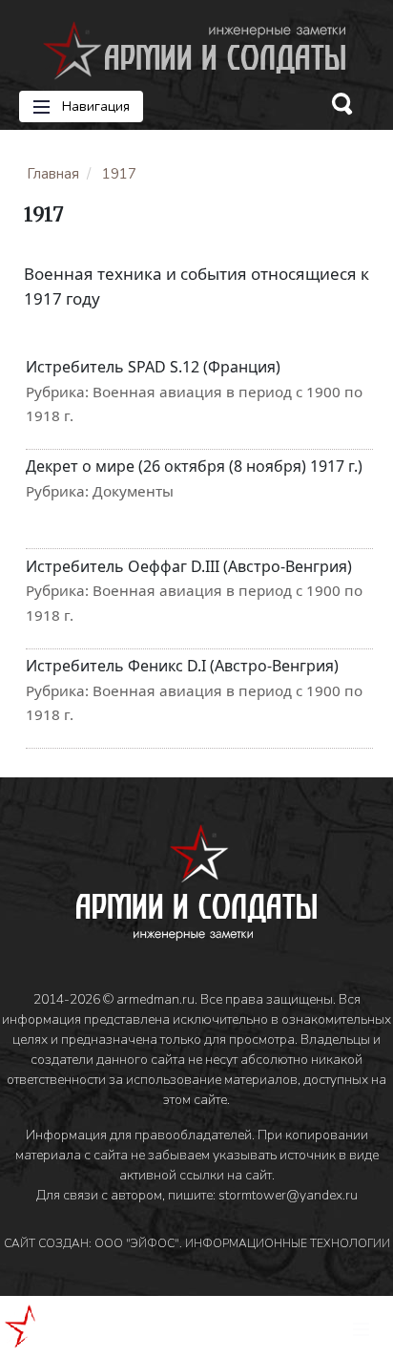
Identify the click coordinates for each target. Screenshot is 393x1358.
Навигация (94, 106)
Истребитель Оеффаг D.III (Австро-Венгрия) (189, 566)
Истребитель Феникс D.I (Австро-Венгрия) (182, 665)
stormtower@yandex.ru (288, 1195)
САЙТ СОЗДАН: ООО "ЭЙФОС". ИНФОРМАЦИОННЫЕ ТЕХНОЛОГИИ (197, 1243)
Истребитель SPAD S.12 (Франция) (153, 366)
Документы (133, 490)
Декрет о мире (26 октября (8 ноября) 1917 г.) (194, 466)
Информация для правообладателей (139, 1135)
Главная (53, 173)
